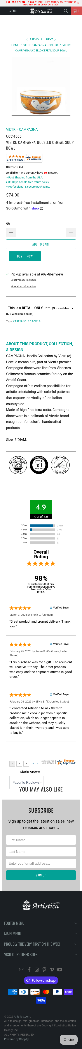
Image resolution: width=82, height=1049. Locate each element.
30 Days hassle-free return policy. (27, 182)
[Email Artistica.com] (22, 970)
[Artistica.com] (41, 11)
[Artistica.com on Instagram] (37, 970)
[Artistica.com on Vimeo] (52, 970)
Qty (8, 223)
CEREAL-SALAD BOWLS (26, 321)
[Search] (66, 11)
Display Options (30, 771)
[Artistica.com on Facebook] (29, 970)
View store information (23, 286)
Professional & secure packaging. (28, 186)
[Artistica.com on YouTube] (59, 970)
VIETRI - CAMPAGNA (22, 129)
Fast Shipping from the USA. (24, 177)
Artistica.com (22, 1016)
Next (50, 39)
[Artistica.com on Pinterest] (44, 970)
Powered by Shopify (16, 1039)
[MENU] (2, 11)
